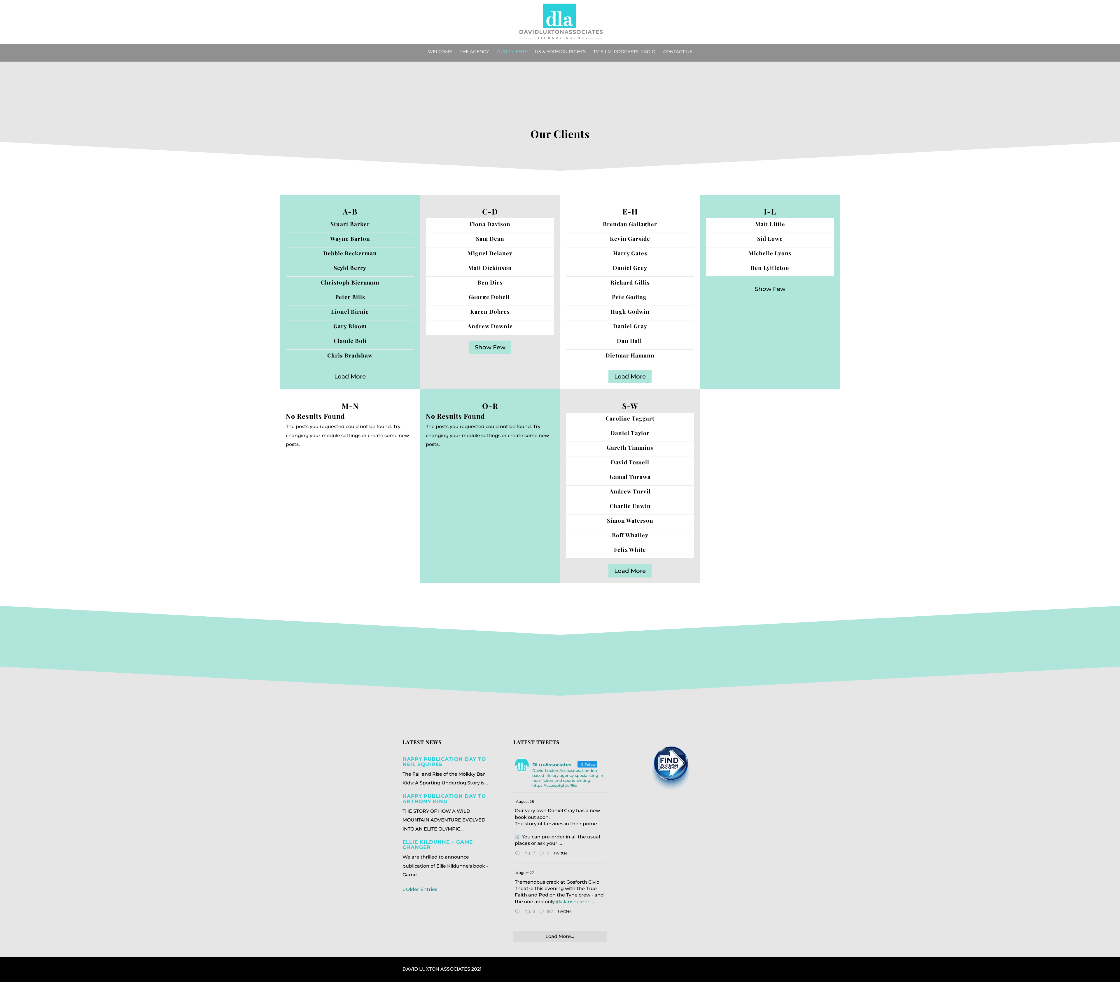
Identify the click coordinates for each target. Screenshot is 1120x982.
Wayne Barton (350, 238)
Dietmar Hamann (630, 355)
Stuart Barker (350, 224)
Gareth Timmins (630, 447)
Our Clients (512, 52)
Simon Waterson (630, 520)
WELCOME (440, 52)
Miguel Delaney (490, 253)
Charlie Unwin (630, 506)
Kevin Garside (630, 238)
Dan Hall (630, 340)
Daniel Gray (630, 326)
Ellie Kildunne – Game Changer (437, 844)
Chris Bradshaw (350, 355)
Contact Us (677, 52)
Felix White (630, 549)
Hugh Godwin (630, 311)
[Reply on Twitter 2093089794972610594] (518, 912)
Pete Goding (630, 297)
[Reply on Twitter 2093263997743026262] (518, 854)
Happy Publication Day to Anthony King (444, 798)
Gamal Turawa (630, 476)
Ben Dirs (490, 282)
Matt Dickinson (490, 267)
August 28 (525, 801)
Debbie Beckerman (350, 253)
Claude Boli (350, 340)
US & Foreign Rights (560, 52)
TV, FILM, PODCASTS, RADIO (624, 52)
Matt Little (770, 224)
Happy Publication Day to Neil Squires (444, 761)
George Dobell (490, 297)
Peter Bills (350, 297)
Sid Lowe (770, 238)
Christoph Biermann (350, 282)
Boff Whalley (630, 535)
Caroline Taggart (630, 418)
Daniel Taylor (630, 433)
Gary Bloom (350, 326)
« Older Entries (419, 889)
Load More (350, 376)
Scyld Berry (350, 267)
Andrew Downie (490, 326)
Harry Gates (630, 253)
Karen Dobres (490, 311)
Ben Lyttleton (770, 267)
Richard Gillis (630, 282)
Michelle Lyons (770, 253)
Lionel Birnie (350, 311)
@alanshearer (572, 901)
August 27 (525, 873)
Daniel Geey (630, 267)
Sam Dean (490, 238)
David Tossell (630, 462)
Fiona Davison (490, 224)
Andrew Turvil (630, 491)
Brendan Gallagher (630, 224)
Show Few (490, 347)
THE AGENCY (474, 52)
